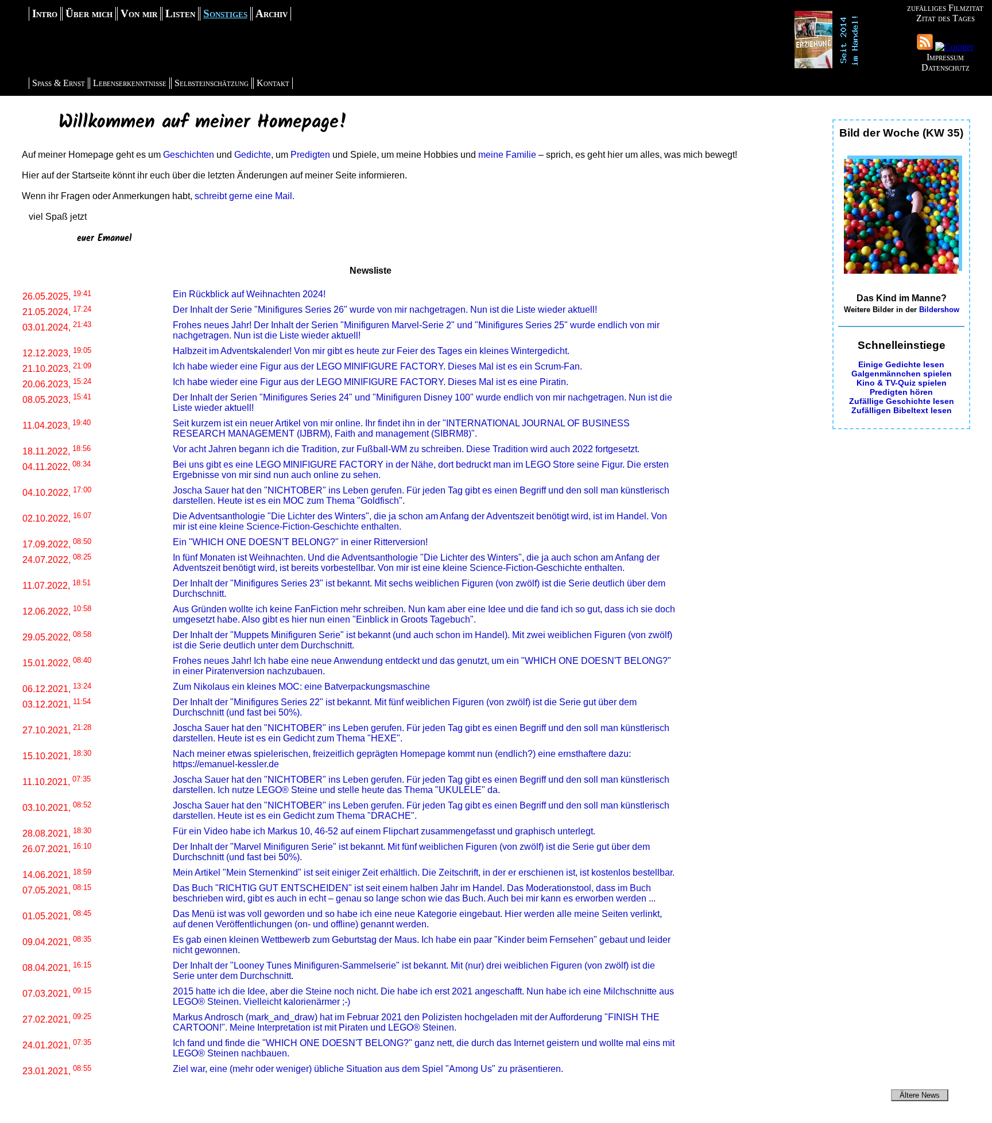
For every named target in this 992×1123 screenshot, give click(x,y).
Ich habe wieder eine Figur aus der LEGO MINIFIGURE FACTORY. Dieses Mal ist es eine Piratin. (370, 382)
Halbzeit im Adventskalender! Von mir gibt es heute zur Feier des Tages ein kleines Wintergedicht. (371, 351)
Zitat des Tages (945, 18)
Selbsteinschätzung (212, 83)
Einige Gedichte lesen (901, 364)
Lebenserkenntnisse (129, 83)
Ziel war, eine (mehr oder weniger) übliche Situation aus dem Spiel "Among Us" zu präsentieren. (368, 1069)
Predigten (310, 155)
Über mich (89, 13)
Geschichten (188, 155)
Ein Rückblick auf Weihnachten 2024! (249, 294)
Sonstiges (225, 13)
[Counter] (954, 47)
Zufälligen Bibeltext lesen (901, 410)
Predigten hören (901, 392)
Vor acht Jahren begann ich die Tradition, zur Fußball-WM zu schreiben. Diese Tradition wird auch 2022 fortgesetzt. (406, 449)
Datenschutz (945, 67)
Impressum (945, 57)
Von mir (139, 13)
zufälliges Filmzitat (945, 8)
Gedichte (252, 155)
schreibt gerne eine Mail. (244, 196)
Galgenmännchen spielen (901, 373)
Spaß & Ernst (58, 83)
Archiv (271, 13)
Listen (180, 13)
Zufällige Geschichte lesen (901, 401)
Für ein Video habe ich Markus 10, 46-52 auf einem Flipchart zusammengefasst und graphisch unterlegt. (384, 831)
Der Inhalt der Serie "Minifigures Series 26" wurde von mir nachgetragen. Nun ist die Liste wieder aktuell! (385, 309)
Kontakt (273, 83)
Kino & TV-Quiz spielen (902, 382)
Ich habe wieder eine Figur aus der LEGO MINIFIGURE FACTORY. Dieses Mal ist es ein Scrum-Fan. (377, 366)
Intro (44, 13)
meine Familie (507, 155)
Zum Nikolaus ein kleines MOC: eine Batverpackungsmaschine (301, 686)
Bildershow (939, 309)
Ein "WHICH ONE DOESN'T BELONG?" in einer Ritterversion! (300, 542)
